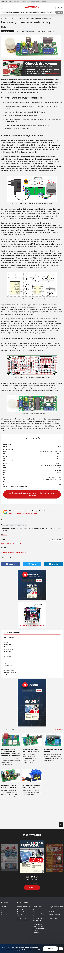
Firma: (3, 520)
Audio (30, 12)
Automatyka (36, 12)
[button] (5, 858)
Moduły (6, 667)
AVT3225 (32, 495)
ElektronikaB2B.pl (37, 924)
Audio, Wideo (7, 644)
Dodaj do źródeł (6, 31)
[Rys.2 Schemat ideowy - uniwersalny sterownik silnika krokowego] (32, 284)
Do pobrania (4, 915)
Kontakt (3, 909)
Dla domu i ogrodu (9, 649)
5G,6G (3, 12)
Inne (5, 663)
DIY (54, 12)
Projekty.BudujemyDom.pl (23, 912)
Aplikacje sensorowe (9, 639)
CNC (5, 646)
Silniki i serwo (10, 525)
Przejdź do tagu (58, 729)
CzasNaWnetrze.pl (22, 920)
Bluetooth (49, 12)
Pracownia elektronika (10, 672)
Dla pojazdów (7, 651)
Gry (5, 658)
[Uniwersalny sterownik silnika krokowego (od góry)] (32, 403)
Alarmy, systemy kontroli (10, 637)
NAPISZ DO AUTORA (57, 539)
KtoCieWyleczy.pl (53, 918)
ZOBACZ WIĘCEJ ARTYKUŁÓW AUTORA (10, 543)
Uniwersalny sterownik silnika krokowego (41, 18)
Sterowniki (20, 525)
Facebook (12, 564)
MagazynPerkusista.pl (38, 914)
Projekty (13, 18)
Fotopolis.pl (52, 911)
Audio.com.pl (36, 910)
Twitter (33, 564)
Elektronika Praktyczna (39, 928)
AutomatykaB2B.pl (38, 926)
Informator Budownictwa (23, 916)
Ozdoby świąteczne (9, 670)
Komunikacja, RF (8, 665)
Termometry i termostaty (23, 18)
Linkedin (55, 564)
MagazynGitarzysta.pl (38, 912)
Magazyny (3, 911)
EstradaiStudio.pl (37, 916)
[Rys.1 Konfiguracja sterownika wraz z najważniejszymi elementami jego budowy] (32, 189)
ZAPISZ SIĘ (50, 948)
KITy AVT (3, 907)
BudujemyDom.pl (21, 910)
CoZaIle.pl (19, 914)
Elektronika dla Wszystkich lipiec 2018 (14, 552)
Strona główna (4, 18)
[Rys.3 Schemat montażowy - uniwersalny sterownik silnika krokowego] (32, 365)
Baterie (43, 12)
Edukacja (6, 653)
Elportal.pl (35, 930)
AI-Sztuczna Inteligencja (12, 12)
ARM (27, 12)
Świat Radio (36, 932)
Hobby (5, 660)
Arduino (23, 12)
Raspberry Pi (7, 674)
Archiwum (3, 913)
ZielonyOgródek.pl (21, 918)
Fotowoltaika (7, 656)
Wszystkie (59, 12)
